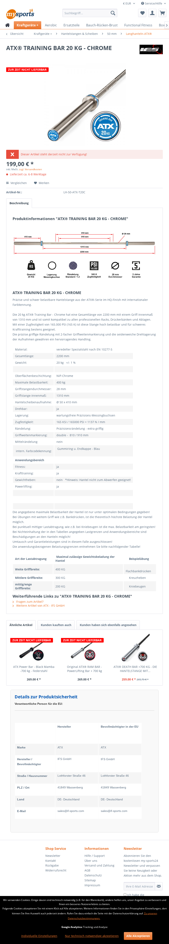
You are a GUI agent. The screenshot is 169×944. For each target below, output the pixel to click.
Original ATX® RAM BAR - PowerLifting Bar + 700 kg (84, 669)
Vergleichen (18, 183)
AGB (87, 870)
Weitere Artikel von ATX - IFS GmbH (40, 605)
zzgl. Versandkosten (30, 169)
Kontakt (50, 861)
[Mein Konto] (152, 13)
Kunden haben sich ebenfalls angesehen (108, 625)
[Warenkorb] (162, 13)
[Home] (7, 25)
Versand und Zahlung (99, 865)
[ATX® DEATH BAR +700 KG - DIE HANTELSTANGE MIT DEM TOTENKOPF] (135, 648)
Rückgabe (52, 865)
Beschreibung (19, 203)
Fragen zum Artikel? (29, 602)
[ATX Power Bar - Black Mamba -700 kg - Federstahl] (34, 648)
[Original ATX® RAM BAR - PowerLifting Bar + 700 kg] (84, 648)
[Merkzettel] (142, 13)
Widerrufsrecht (55, 870)
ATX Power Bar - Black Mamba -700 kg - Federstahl (33, 669)
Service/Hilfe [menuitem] (153, 3)
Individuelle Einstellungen (39, 936)
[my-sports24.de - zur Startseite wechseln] (19, 14)
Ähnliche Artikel (20, 625)
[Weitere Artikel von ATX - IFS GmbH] (151, 52)
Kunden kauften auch (56, 625)
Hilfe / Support (94, 856)
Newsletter (52, 856)
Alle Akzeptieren (138, 936)
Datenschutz (93, 875)
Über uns (90, 861)
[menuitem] (89, 13)
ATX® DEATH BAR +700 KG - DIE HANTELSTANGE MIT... (135, 669)
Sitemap (90, 880)
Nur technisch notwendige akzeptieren (92, 936)
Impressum (92, 885)
